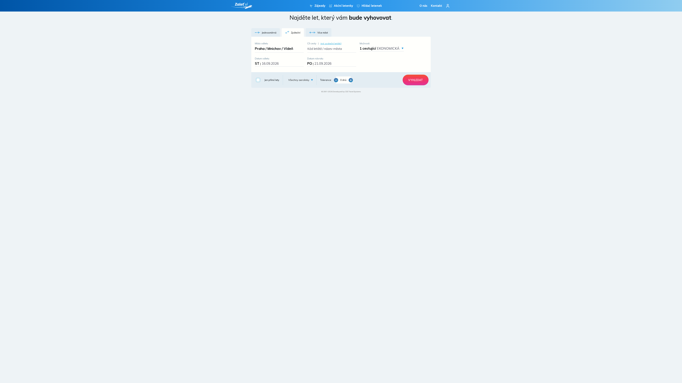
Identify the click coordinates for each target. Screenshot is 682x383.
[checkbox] (266, 80)
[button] (265, 32)
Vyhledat (415, 80)
